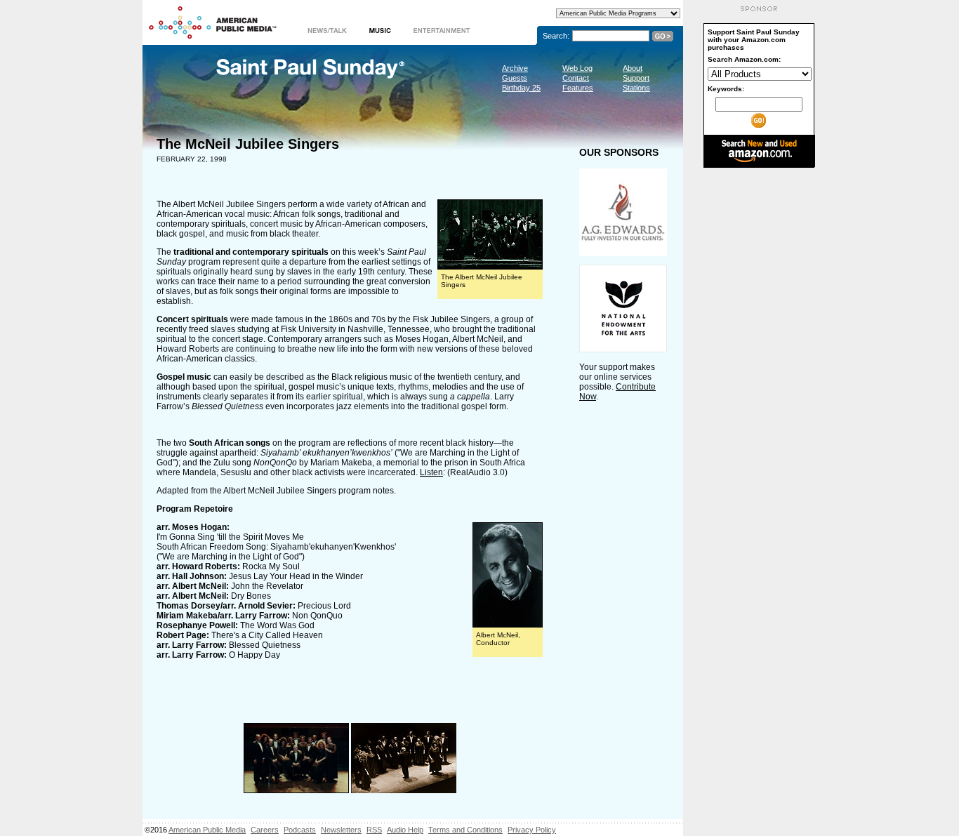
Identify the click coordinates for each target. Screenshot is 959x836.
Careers (265, 829)
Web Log (577, 68)
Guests (514, 78)
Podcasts (300, 829)
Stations (636, 88)
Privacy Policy (532, 829)
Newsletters (341, 829)
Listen (431, 472)
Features (577, 88)
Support (636, 78)
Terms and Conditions (465, 829)
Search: (556, 36)
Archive (515, 68)
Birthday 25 (521, 88)
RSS (374, 829)
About (632, 68)
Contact (575, 78)
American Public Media (207, 829)
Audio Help (405, 829)
